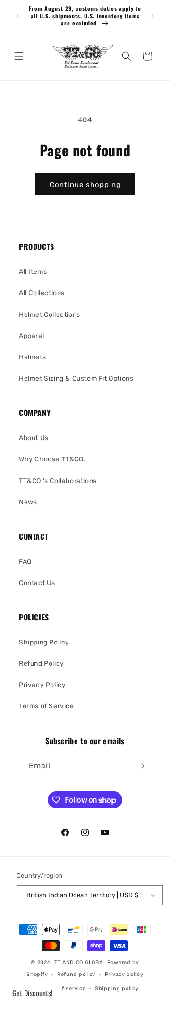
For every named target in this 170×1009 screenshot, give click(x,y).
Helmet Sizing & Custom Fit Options (76, 378)
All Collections (42, 293)
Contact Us (37, 583)
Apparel (31, 336)
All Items (33, 272)
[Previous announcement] (17, 16)
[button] (18, 56)
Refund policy (76, 974)
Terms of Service (46, 706)
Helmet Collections (49, 315)
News (28, 502)
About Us (34, 438)
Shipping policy (117, 988)
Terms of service (63, 988)
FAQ (25, 562)
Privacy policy (124, 974)
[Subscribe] (140, 766)
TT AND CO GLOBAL (80, 962)
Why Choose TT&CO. (52, 459)
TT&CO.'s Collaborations (58, 481)
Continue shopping (85, 184)
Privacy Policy (42, 685)
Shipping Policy (44, 642)
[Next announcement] (152, 16)
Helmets (32, 357)
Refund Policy (41, 664)
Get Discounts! (32, 993)
